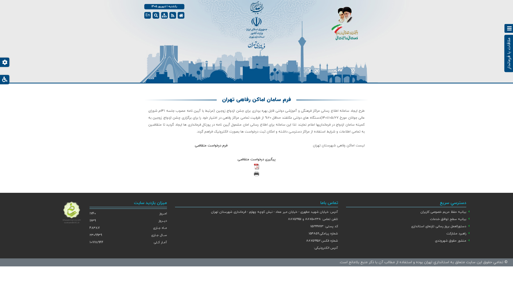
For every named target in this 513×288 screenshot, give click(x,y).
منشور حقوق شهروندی (450, 241)
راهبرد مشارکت (456, 233)
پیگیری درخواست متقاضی (256, 159)
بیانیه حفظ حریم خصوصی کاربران (443, 212)
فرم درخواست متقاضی (211, 145)
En (148, 15)
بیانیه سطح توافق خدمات (448, 219)
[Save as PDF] (256, 166)
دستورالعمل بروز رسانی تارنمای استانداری (438, 226)
